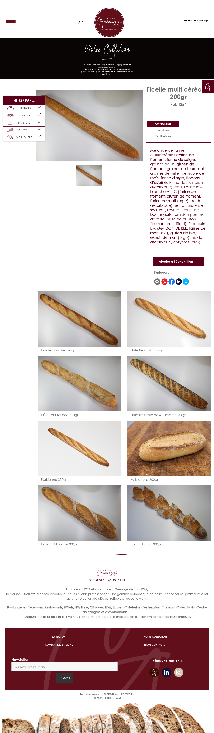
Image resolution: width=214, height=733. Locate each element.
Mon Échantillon (196, 20)
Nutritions (163, 129)
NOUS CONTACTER (155, 644)
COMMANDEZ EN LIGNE (59, 644)
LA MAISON (59, 636)
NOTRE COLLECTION (155, 636)
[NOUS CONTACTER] (207, 86)
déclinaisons (163, 136)
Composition (163, 123)
